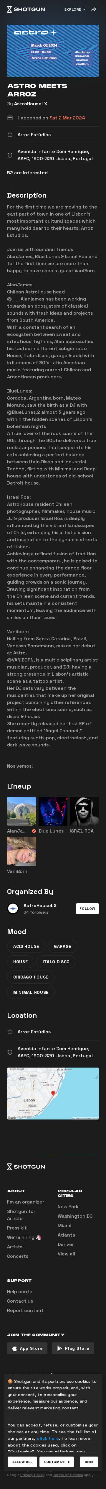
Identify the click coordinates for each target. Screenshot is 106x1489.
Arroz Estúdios (34, 1032)
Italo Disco (56, 961)
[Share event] (93, 9)
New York (68, 1207)
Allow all (22, 1462)
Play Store (77, 1348)
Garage (62, 946)
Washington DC (75, 1216)
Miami (64, 1225)
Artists (14, 1247)
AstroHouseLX (30, 104)
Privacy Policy (32, 1474)
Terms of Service (68, 1474)
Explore (72, 9)
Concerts (17, 1256)
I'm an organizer (25, 1202)
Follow (87, 908)
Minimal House (31, 992)
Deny (89, 1462)
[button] (87, 908)
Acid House (26, 946)
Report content (25, 1310)
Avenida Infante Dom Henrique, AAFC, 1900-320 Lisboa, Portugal (55, 1052)
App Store (31, 1348)
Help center (20, 1291)
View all (66, 1254)
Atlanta (66, 1235)
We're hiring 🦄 (24, 1237)
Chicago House (30, 977)
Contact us (20, 1301)
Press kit (17, 1228)
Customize (54, 1462)
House (20, 961)
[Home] (26, 9)
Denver (66, 1244)
